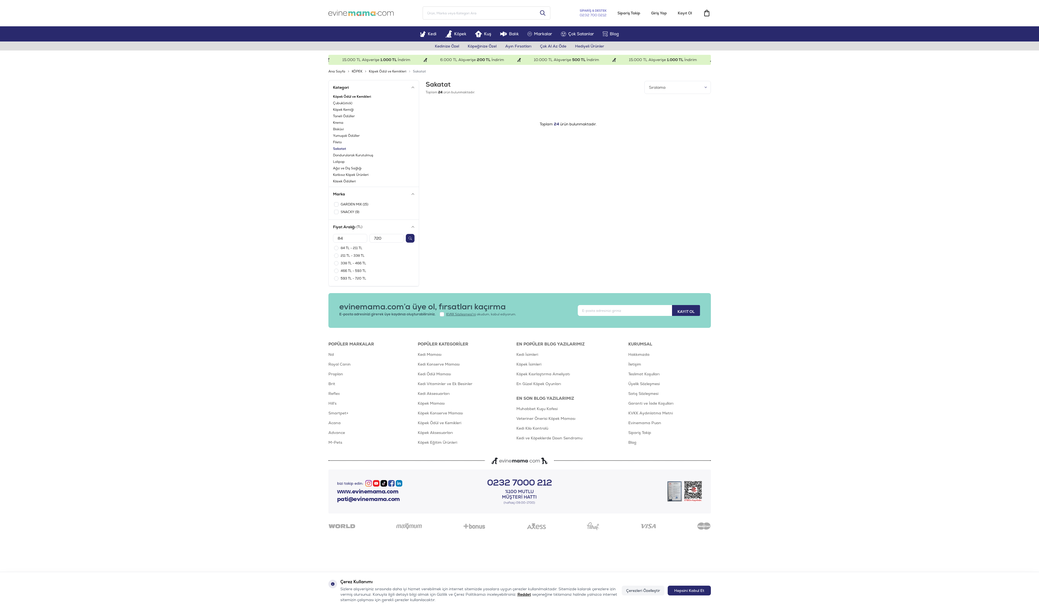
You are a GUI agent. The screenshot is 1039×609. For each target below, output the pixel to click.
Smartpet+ (338, 413)
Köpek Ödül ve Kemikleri (387, 71)
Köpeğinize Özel (482, 46)
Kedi (432, 33)
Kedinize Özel (447, 46)
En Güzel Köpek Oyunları (538, 383)
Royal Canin (339, 364)
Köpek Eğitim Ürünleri (437, 442)
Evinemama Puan (644, 422)
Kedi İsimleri (527, 354)
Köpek (460, 33)
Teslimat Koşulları (644, 374)
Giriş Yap (659, 13)
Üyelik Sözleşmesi (644, 383)
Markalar (543, 33)
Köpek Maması (431, 403)
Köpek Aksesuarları (435, 432)
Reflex (334, 393)
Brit (331, 383)
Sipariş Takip (628, 13)
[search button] (542, 13)
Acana (334, 422)
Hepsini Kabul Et (689, 590)
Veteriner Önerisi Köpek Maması (545, 418)
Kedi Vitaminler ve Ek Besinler (445, 383)
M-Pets (335, 442)
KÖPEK (357, 71)
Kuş (487, 33)
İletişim (634, 364)
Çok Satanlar (581, 33)
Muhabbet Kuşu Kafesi (537, 408)
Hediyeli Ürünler (589, 46)
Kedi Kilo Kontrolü (532, 428)
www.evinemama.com (367, 491)
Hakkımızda (638, 354)
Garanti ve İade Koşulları (650, 403)
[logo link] (361, 13)
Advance (336, 432)
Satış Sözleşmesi (643, 393)
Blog (614, 33)
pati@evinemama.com (368, 499)
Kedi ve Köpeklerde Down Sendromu (549, 438)
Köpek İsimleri (528, 364)
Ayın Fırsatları (518, 46)
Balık (514, 33)
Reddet (524, 594)
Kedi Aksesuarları (434, 393)
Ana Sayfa (336, 71)
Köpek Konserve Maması (440, 413)
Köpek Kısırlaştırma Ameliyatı (543, 374)
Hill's (332, 403)
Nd (331, 354)
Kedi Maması (429, 354)
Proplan (335, 374)
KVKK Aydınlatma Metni (650, 413)
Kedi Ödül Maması (434, 374)
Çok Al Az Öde (553, 46)
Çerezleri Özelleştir (643, 590)
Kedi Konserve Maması (439, 364)
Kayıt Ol (685, 13)
